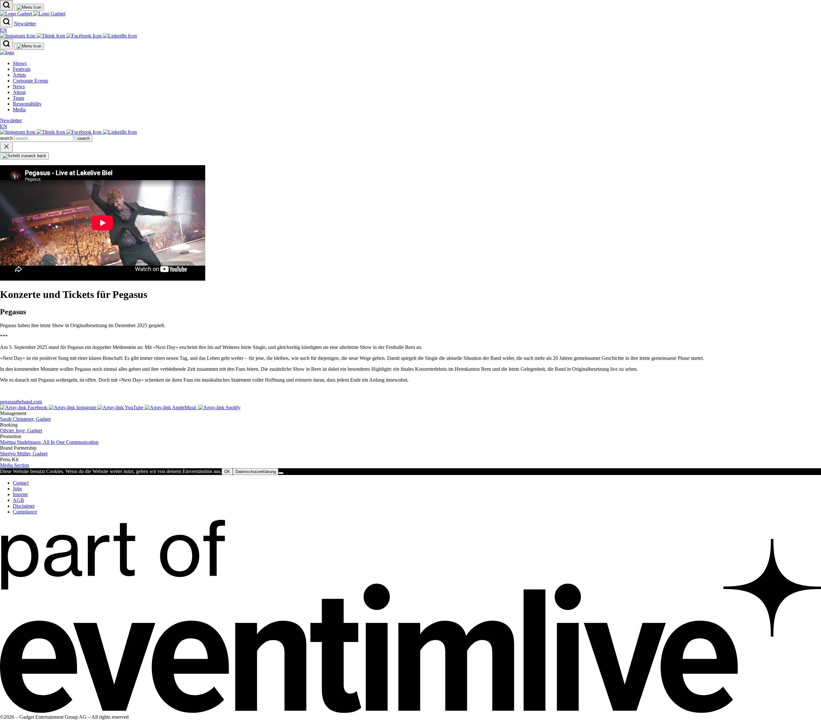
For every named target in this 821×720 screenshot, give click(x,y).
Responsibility (27, 103)
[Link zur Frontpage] (32, 13)
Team (18, 98)
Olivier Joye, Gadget (21, 430)
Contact (21, 483)
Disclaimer (24, 506)
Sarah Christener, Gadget (25, 419)
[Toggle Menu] (29, 7)
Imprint (20, 494)
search (7, 138)
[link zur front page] (7, 52)
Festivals (21, 69)
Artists (19, 75)
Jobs (17, 488)
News (19, 86)
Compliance (25, 511)
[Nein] (281, 473)
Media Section (14, 465)
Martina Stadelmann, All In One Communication (49, 442)
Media (19, 109)
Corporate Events (30, 80)
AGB (18, 500)
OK (227, 471)
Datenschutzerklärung (255, 471)
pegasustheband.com (21, 401)
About (19, 92)
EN (3, 30)
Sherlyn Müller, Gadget (23, 453)
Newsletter (25, 23)
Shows (20, 63)
